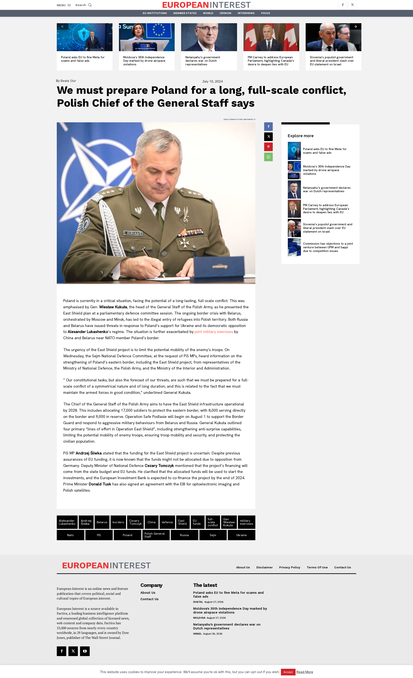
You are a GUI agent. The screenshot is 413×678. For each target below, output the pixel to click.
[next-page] (355, 26)
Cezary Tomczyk (135, 522)
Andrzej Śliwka (86, 522)
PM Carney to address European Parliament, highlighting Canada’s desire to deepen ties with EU (271, 60)
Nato (70, 535)
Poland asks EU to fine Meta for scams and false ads (83, 59)
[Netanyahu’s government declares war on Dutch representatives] (209, 37)
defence (167, 522)
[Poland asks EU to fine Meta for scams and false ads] (84, 37)
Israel (197, 633)
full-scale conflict (213, 522)
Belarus (102, 522)
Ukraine (241, 535)
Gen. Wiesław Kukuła (229, 522)
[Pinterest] (268, 147)
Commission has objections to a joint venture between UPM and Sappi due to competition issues (328, 247)
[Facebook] (343, 5)
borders (118, 522)
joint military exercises (214, 331)
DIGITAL (198, 601)
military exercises (246, 522)
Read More (304, 672)
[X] (352, 5)
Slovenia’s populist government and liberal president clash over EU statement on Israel (332, 60)
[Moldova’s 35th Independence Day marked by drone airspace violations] (147, 37)
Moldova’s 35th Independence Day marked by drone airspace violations (144, 60)
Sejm (213, 535)
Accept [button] (288, 672)
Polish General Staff (155, 535)
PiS (99, 535)
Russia (184, 535)
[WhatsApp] (268, 157)
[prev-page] (62, 26)
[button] (84, 4)
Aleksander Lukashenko (67, 522)
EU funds (197, 522)
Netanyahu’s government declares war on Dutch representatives (202, 60)
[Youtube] (84, 651)
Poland (127, 535)
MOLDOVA (199, 617)
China (152, 522)
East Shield (182, 522)
